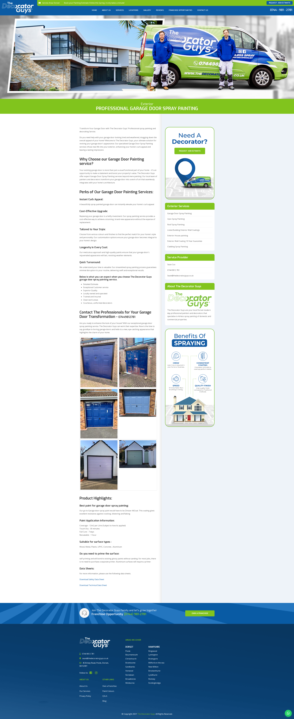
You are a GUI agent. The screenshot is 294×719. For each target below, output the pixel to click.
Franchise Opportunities (180, 10)
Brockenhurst (154, 671)
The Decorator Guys (146, 714)
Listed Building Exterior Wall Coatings (183, 230)
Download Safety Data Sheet (91, 579)
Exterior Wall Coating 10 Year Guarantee (184, 241)
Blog (104, 701)
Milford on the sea (156, 662)
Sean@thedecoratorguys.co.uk (180, 275)
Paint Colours (108, 691)
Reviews (160, 10)
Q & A (104, 696)
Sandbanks (130, 667)
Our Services (84, 691)
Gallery (147, 10)
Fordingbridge (154, 683)
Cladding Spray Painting (177, 246)
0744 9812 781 (173, 270)
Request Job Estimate (279, 3)
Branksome (130, 662)
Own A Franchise (200, 613)
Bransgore (153, 658)
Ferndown (129, 675)
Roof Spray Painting (176, 224)
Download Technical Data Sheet (93, 585)
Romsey (151, 679)
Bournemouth (131, 654)
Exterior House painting (177, 235)
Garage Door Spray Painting (179, 213)
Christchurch (130, 658)
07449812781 (126, 317)
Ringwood (152, 651)
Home (94, 10)
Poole (127, 651)
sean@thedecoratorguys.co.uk (95, 658)
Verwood (129, 671)
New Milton (153, 667)
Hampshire (154, 647)
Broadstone (130, 679)
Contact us (202, 10)
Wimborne (129, 683)
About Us (106, 10)
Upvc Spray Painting (176, 219)
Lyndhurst (152, 675)
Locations (133, 10)
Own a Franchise (109, 686)
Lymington (153, 654)
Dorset (129, 647)
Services (120, 10)
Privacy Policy (85, 696)
